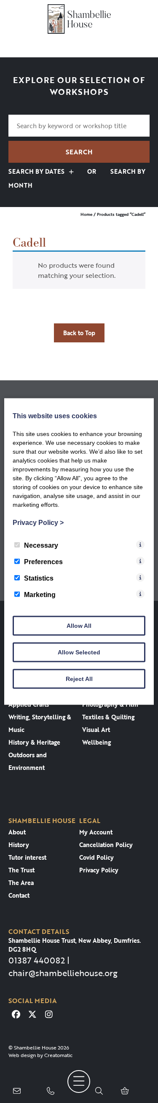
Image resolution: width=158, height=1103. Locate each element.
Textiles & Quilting (108, 717)
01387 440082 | (39, 960)
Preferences (43, 561)
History (18, 844)
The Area (21, 882)
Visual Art (96, 729)
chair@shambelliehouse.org (63, 972)
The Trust (21, 870)
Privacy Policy (98, 870)
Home (86, 214)
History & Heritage (34, 742)
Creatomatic (58, 1055)
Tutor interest (27, 857)
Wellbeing (96, 742)
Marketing (40, 594)
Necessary (41, 545)
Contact (18, 895)
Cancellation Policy (106, 844)
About (17, 832)
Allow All (79, 625)
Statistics (39, 578)
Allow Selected (79, 652)
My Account (95, 832)
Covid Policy (96, 857)
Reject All (79, 678)
